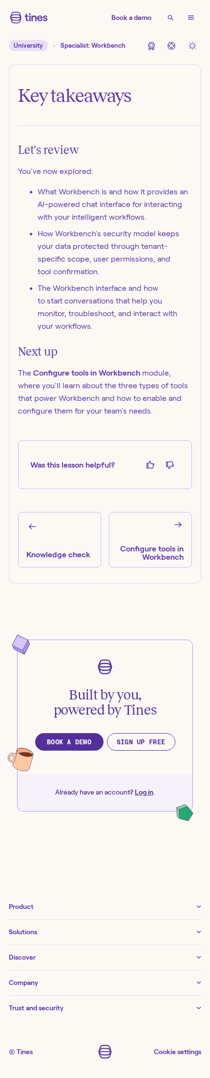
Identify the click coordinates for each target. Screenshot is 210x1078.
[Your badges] (151, 46)
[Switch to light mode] (192, 46)
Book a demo (131, 17)
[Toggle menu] (191, 17)
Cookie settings (177, 1052)
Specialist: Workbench (93, 45)
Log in (144, 792)
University (28, 45)
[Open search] (170, 17)
